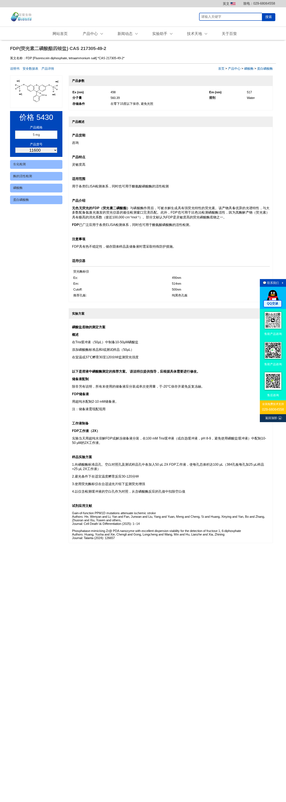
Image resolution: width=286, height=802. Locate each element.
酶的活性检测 (22, 176)
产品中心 (234, 68)
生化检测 (19, 164)
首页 (221, 68)
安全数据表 (30, 68)
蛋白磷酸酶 (21, 199)
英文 (226, 3)
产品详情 (47, 68)
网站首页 (60, 34)
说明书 (14, 68)
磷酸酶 (18, 188)
